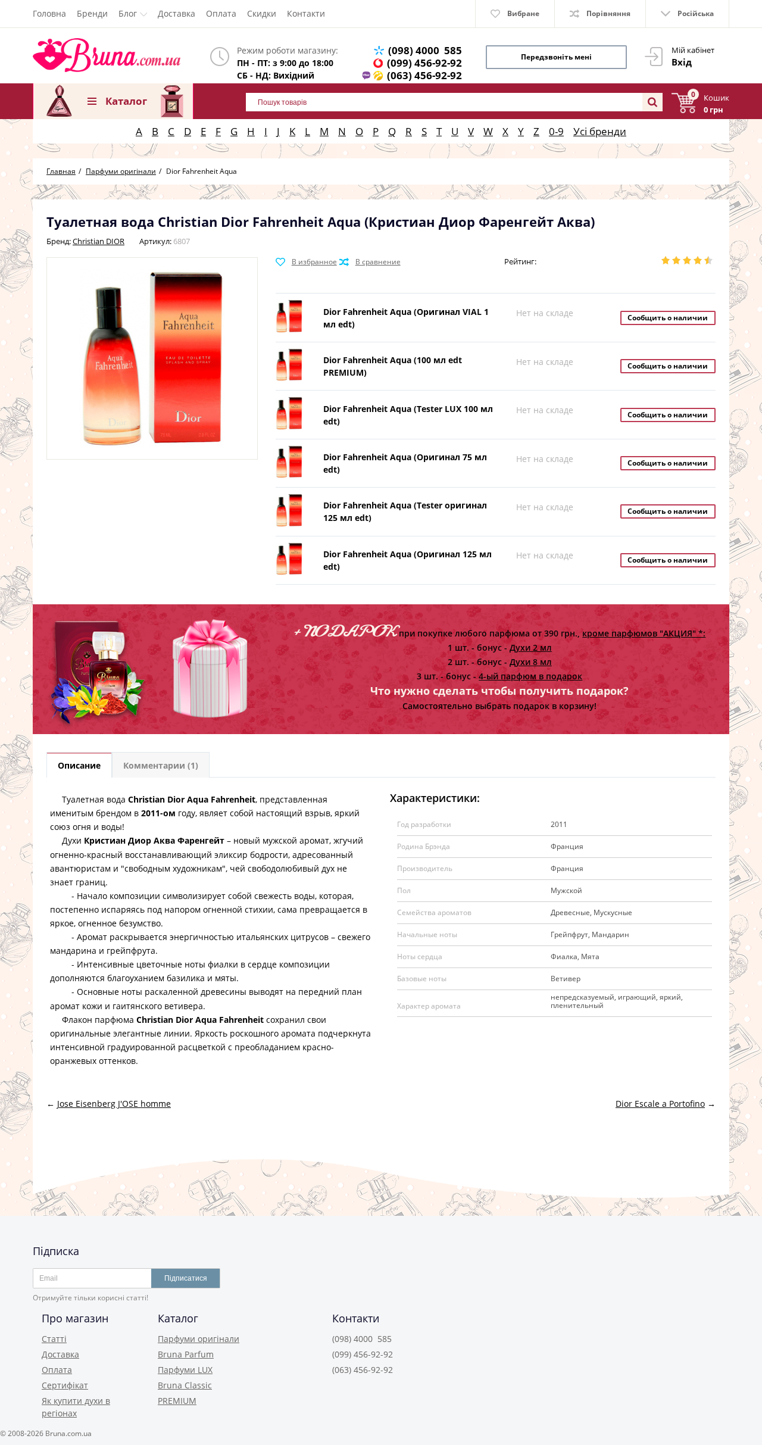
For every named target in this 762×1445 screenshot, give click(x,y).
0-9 (556, 131)
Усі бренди (599, 131)
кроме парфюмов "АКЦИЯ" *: (643, 633)
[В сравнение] (370, 262)
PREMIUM (177, 1400)
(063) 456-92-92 (424, 75)
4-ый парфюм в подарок (530, 676)
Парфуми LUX (185, 1369)
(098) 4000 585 (425, 50)
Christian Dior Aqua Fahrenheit (191, 799)
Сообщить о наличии (667, 318)
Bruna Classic (185, 1385)
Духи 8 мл (531, 661)
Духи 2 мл (531, 647)
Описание (79, 765)
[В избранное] (306, 262)
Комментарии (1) (160, 765)
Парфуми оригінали (198, 1338)
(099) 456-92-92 (424, 63)
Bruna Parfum (186, 1354)
